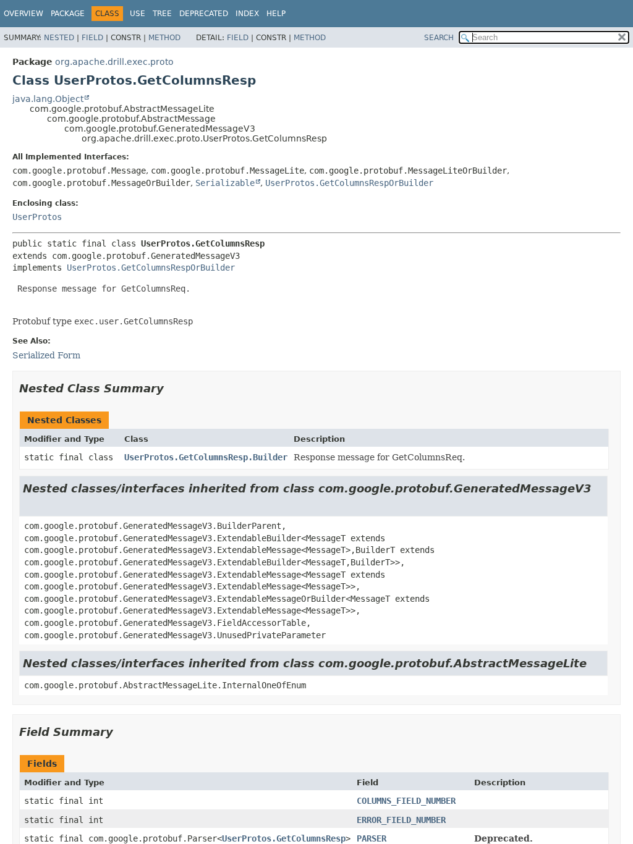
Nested (59, 37)
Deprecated (203, 13)
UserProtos (37, 217)
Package (68, 13)
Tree (162, 13)
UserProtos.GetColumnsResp (284, 838)
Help (276, 13)
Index (247, 13)
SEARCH (439, 37)
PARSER (371, 838)
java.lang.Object (47, 99)
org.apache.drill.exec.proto (114, 62)
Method (164, 37)
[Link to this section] (172, 388)
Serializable (225, 183)
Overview (23, 13)
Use (137, 13)
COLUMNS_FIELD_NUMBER (406, 801)
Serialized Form (46, 355)
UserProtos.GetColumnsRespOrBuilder (349, 183)
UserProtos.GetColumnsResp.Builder (205, 457)
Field (92, 37)
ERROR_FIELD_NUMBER (401, 820)
